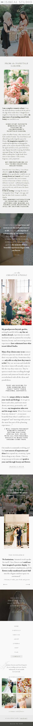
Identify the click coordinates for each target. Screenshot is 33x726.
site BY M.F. (23, 718)
